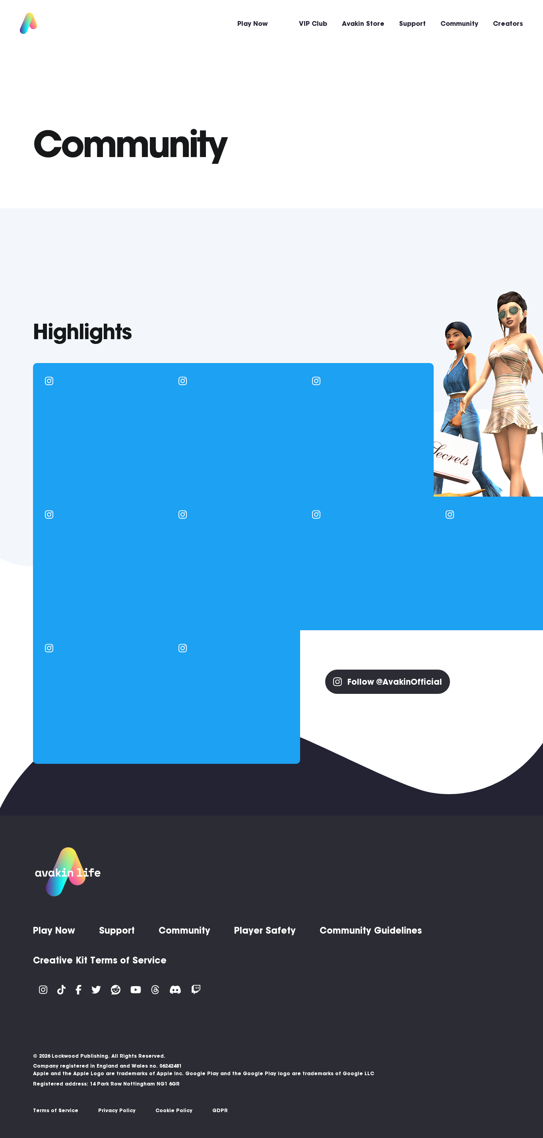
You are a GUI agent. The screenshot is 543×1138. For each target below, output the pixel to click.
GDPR (220, 1110)
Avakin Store (363, 23)
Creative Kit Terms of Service (100, 960)
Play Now (252, 23)
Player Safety (265, 930)
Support (412, 23)
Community (459, 23)
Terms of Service (55, 1110)
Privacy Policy (117, 1110)
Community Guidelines (371, 930)
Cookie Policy (173, 1110)
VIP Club (313, 23)
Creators (508, 23)
